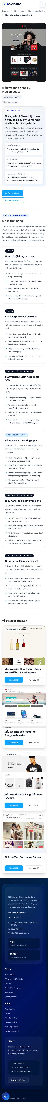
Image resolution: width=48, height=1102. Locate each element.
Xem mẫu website (11, 200)
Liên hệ (7, 1013)
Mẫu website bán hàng (36, 11)
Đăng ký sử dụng (11, 1018)
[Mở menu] (42, 3)
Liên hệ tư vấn (13, 917)
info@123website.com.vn (20, 933)
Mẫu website (19, 11)
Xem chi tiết (13, 680)
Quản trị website (11, 997)
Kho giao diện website (16, 913)
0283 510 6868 (16, 929)
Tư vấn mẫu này (14, 193)
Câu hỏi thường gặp (12, 1031)
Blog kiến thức (10, 1009)
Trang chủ (5, 11)
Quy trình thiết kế (11, 1022)
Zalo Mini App (10, 992)
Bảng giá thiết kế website (14, 979)
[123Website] (11, 4)
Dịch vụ (8, 983)
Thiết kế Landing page (13, 988)
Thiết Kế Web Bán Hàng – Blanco (23, 857)
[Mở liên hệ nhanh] (6, 1096)
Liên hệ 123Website (18, 1080)
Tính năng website (11, 1027)
